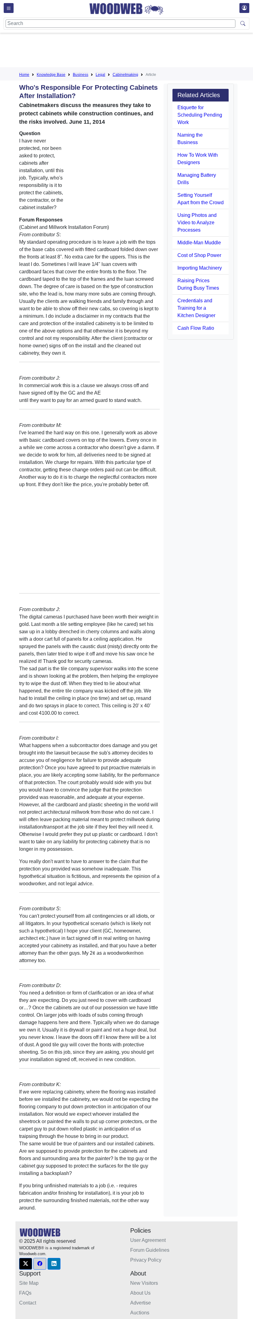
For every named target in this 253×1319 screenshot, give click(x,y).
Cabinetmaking (125, 74)
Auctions (139, 1312)
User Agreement (148, 1240)
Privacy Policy (145, 1260)
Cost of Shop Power (199, 255)
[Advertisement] (131, 51)
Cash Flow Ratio (195, 328)
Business (80, 74)
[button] (25, 1264)
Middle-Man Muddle (199, 242)
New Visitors (144, 1283)
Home (24, 74)
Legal (100, 74)
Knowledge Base (51, 74)
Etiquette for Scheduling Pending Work (199, 115)
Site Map (29, 1283)
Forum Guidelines (149, 1250)
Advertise (140, 1302)
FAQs (25, 1293)
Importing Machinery (199, 268)
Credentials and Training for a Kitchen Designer (196, 308)
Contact (27, 1302)
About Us (140, 1293)
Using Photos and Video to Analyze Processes (197, 223)
